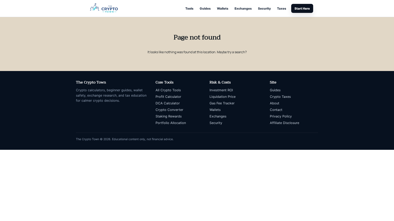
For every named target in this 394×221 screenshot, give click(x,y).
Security (264, 8)
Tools (189, 8)
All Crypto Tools (168, 90)
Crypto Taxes (280, 97)
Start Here (302, 8)
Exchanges (243, 8)
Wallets (222, 8)
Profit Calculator (168, 97)
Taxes (281, 8)
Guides (205, 8)
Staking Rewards (169, 116)
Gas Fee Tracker (222, 103)
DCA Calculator (168, 103)
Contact (276, 110)
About (274, 103)
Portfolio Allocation (171, 123)
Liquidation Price (223, 97)
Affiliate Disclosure (284, 123)
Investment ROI (221, 90)
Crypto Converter (169, 110)
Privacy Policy (281, 116)
